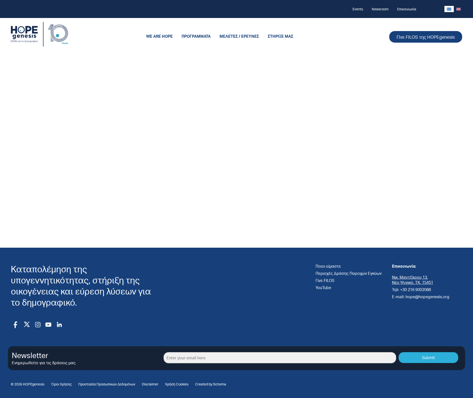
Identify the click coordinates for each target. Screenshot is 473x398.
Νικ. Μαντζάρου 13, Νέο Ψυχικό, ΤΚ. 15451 (412, 280)
